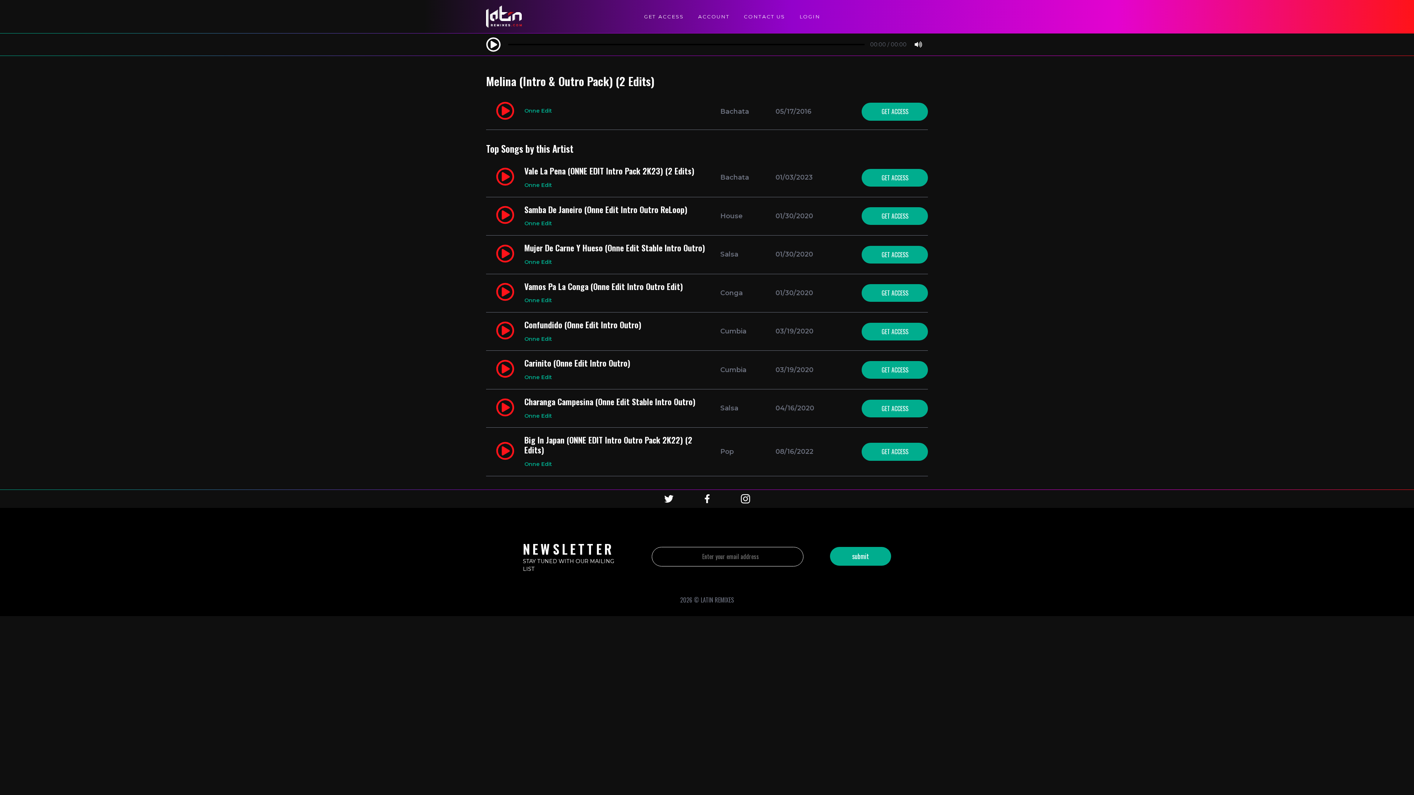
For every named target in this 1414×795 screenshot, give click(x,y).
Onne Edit (538, 110)
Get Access (664, 17)
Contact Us (764, 17)
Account (713, 17)
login (809, 17)
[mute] (918, 45)
